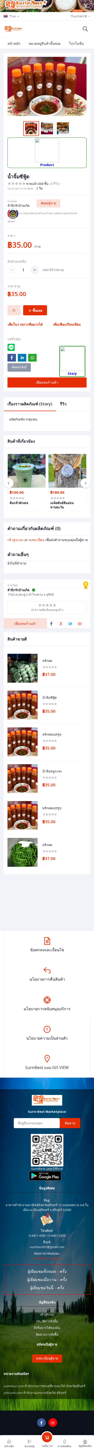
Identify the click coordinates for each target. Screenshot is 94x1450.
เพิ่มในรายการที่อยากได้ (25, 324)
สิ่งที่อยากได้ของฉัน (47, 1328)
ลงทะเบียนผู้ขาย (47, 1358)
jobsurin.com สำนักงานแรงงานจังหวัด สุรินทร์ (35, 1393)
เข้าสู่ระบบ (15, 539)
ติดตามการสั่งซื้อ (47, 1334)
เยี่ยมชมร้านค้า (47, 382)
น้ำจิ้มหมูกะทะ (52, 771)
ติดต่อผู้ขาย (48, 203)
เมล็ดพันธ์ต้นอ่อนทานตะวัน (62, 505)
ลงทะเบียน (36, 539)
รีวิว (63, 404)
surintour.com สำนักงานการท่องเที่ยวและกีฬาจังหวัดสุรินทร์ (44, 1386)
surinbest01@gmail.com (47, 1247)
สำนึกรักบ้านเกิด (18, 205)
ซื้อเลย (37, 310)
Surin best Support (47, 1258)
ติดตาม (70, 1123)
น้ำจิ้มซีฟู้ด (49, 698)
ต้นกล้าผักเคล (19, 503)
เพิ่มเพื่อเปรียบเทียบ (67, 324)
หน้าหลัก (13, 43)
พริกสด (47, 661)
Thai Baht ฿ (78, 16)
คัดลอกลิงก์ (19, 367)
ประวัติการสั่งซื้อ (47, 1321)
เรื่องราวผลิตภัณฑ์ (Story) (29, 404)
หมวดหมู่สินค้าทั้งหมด (44, 43)
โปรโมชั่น (76, 43)
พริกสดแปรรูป (51, 735)
